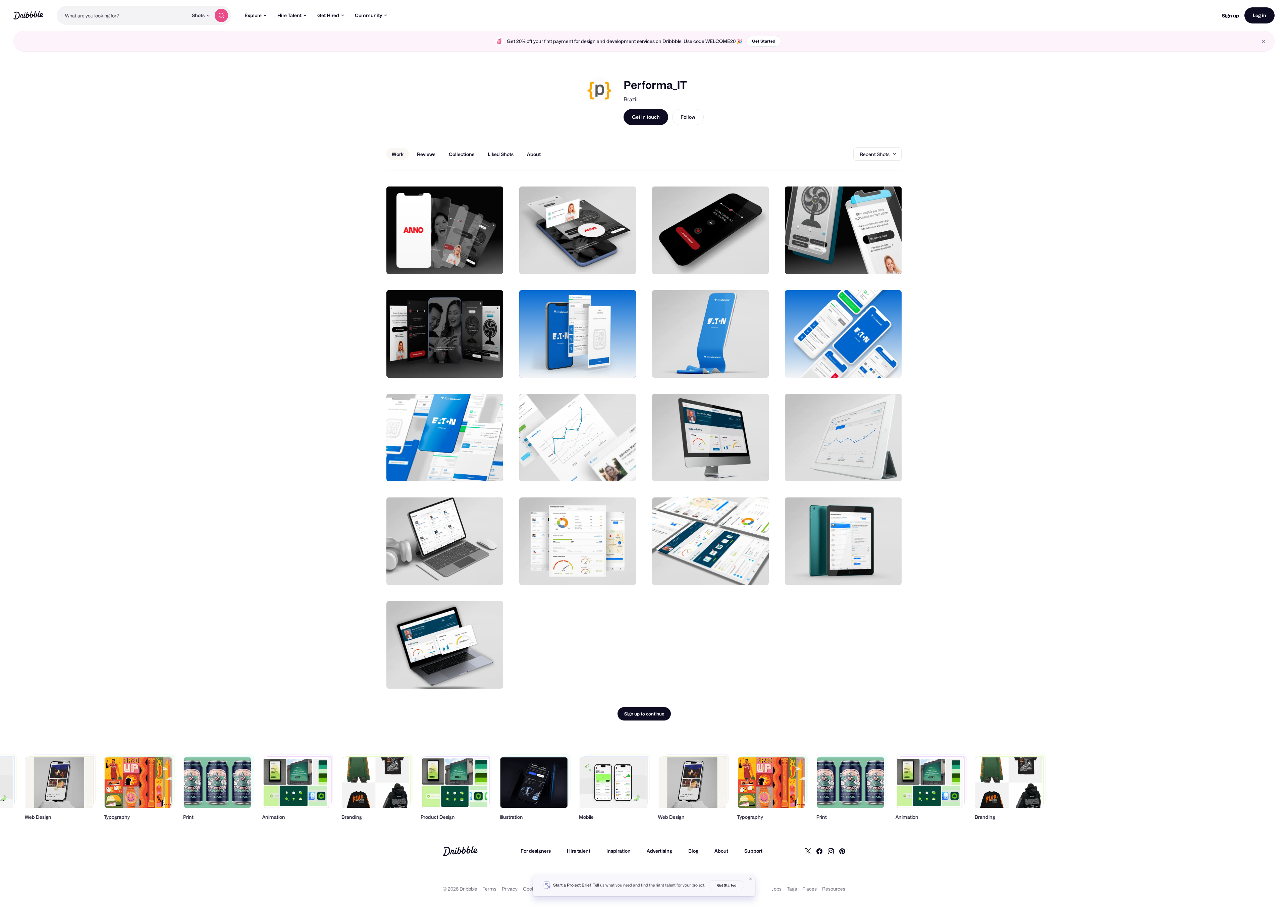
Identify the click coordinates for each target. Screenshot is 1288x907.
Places (809, 889)
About (721, 851)
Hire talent (578, 851)
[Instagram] (831, 851)
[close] (1263, 41)
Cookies (532, 889)
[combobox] (122, 15)
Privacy (510, 889)
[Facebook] (819, 851)
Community (368, 15)
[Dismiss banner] (750, 878)
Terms (489, 889)
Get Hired (328, 15)
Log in (1259, 15)
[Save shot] (477, 261)
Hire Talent (289, 15)
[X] (808, 851)
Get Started (763, 41)
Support (753, 851)
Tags (792, 889)
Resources (833, 889)
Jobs (777, 889)
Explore (253, 15)
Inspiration (618, 851)
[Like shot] (490, 261)
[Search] (221, 15)
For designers (536, 851)
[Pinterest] (842, 851)
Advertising (659, 851)
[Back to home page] (28, 15)
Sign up (1230, 15)
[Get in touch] (464, 261)
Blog (693, 851)
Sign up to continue (644, 713)
